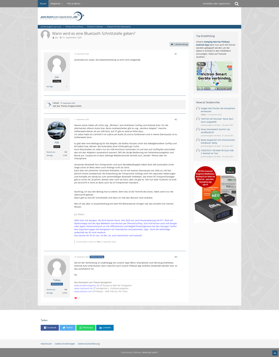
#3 (176, 256)
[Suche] (236, 3)
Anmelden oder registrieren (216, 3)
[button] (50, 328)
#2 (176, 119)
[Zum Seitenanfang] (275, 353)
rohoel (56, 103)
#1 (176, 53)
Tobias (203, 114)
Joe (56, 37)
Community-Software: (139, 352)
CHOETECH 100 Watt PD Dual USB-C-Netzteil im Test (217, 152)
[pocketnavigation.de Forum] (139, 16)
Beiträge (50, 86)
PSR (98, 242)
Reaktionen (51, 152)
